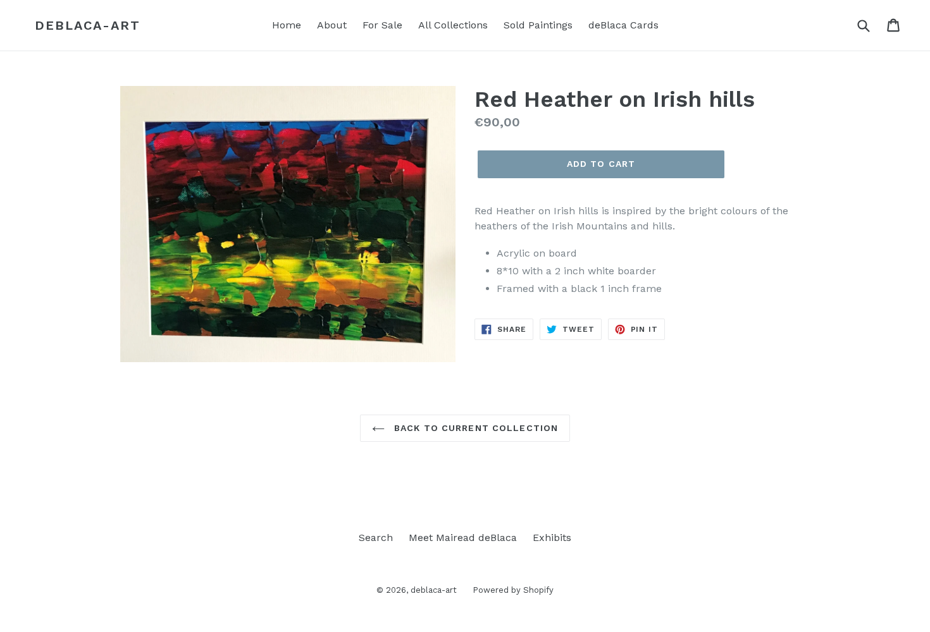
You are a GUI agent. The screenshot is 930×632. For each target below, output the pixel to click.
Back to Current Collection (474, 428)
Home (286, 25)
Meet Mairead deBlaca (463, 538)
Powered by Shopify (513, 590)
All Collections (453, 25)
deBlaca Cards (623, 25)
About (332, 25)
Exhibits (552, 538)
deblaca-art (87, 25)
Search (376, 538)
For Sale (382, 25)
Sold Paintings (538, 25)
